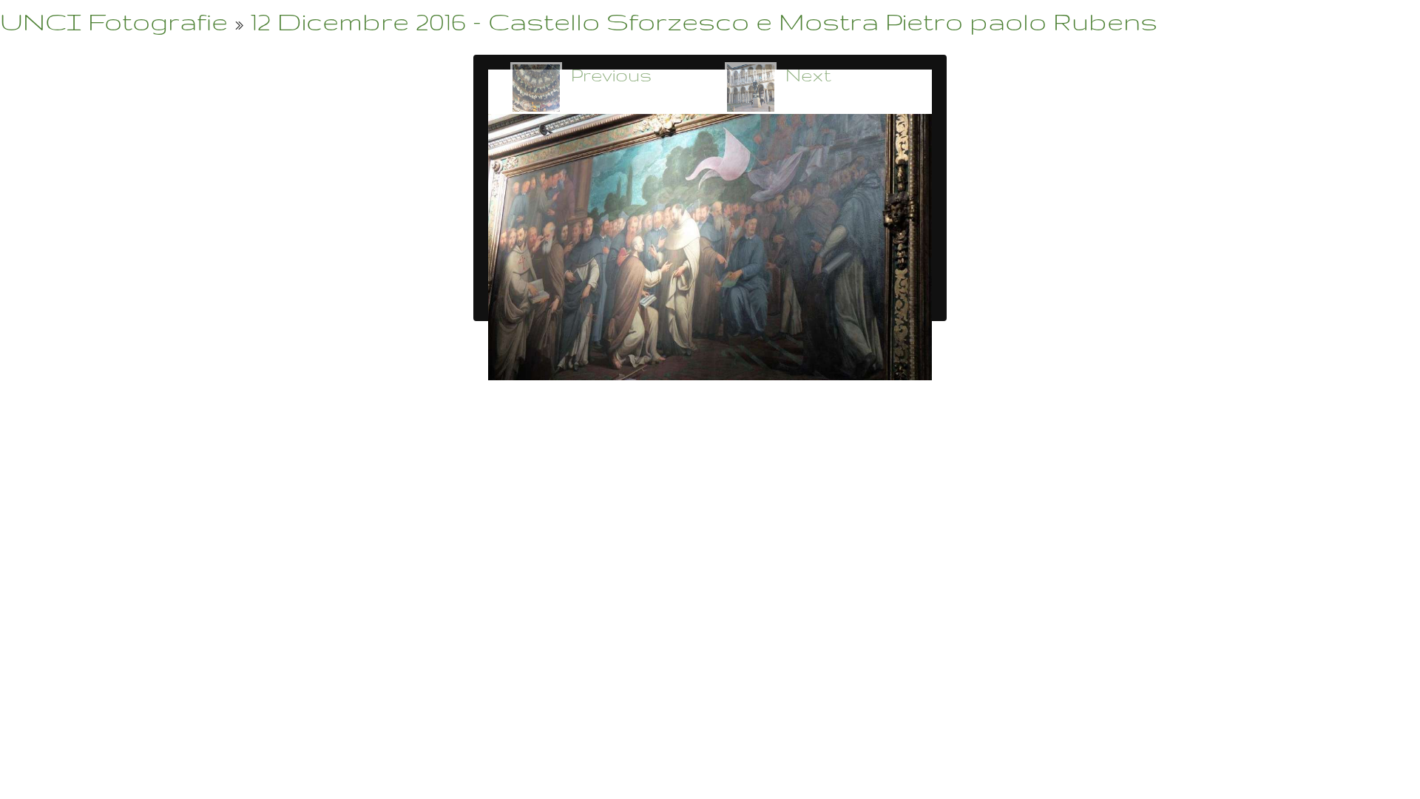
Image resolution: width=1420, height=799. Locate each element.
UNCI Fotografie (114, 21)
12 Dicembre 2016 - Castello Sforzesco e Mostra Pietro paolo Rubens (704, 21)
